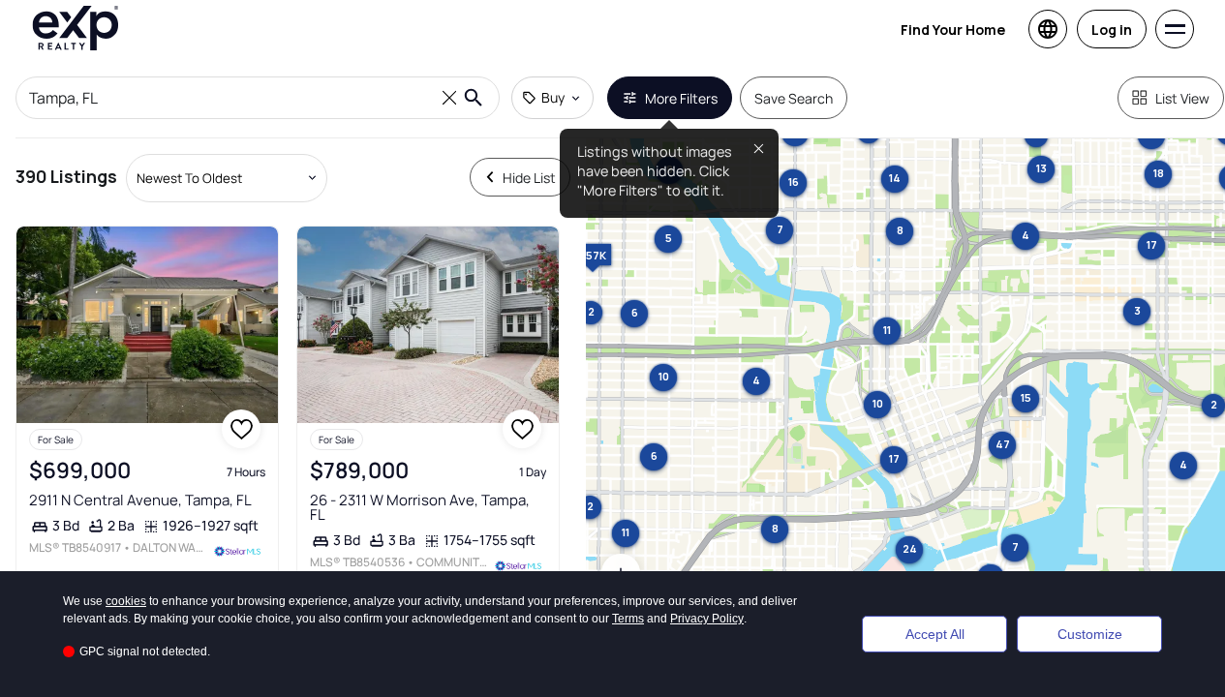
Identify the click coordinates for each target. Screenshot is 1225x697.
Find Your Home (953, 29)
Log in (1111, 29)
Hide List (529, 177)
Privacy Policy (707, 618)
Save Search (793, 98)
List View (1182, 98)
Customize (1089, 634)
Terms (628, 618)
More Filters (681, 98)
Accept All (935, 634)
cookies (126, 601)
